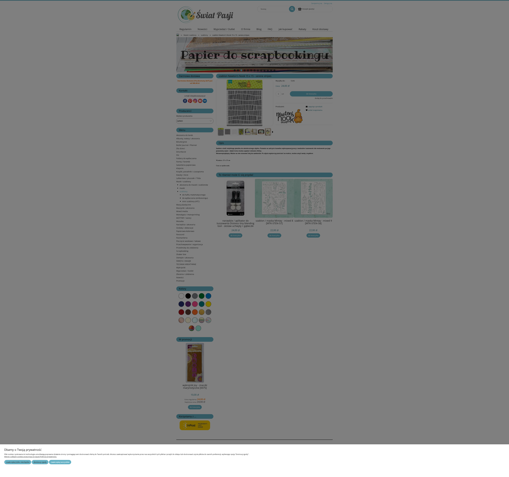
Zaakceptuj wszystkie (60, 462)
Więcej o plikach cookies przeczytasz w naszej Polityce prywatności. (30, 456)
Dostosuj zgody (40, 462)
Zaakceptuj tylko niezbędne (18, 462)
